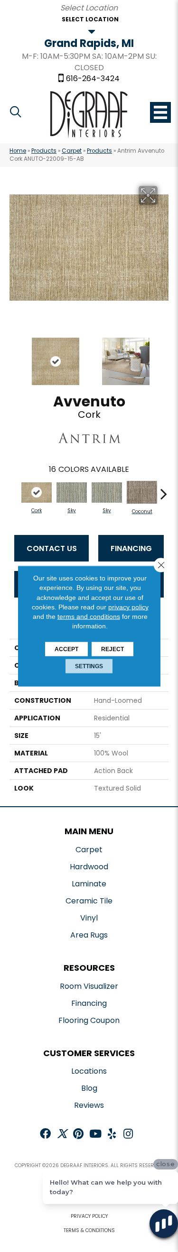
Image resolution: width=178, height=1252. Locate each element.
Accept (66, 648)
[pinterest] (78, 1134)
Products (43, 151)
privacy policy (128, 607)
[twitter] (61, 1134)
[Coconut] (141, 492)
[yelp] (112, 1134)
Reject (112, 648)
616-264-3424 (93, 79)
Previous (14, 356)
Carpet (72, 151)
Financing (131, 548)
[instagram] (128, 1134)
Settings (89, 666)
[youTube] (95, 1134)
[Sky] (71, 492)
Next (164, 356)
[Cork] (36, 492)
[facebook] (45, 1134)
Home (17, 151)
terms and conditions (88, 616)
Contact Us (52, 548)
